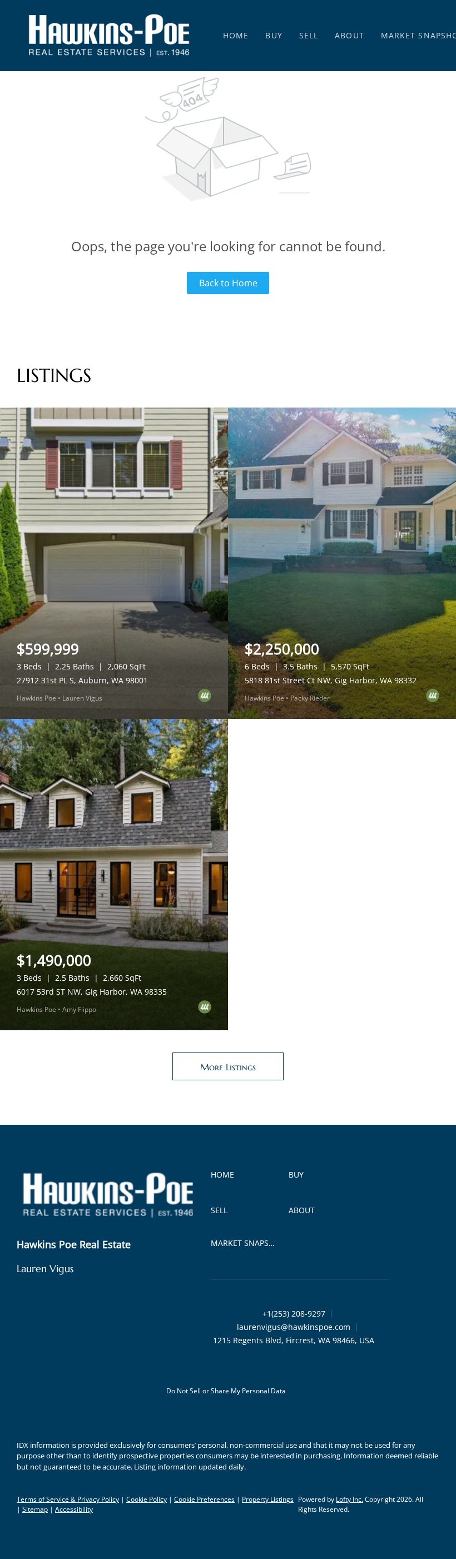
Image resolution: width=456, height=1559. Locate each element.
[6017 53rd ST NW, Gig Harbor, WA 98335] (114, 874)
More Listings (228, 1067)
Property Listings (268, 1499)
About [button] (349, 35)
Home (236, 35)
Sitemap (35, 1509)
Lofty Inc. (349, 1499)
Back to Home (228, 283)
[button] (109, 35)
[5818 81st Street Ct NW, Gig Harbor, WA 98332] (342, 563)
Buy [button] (273, 35)
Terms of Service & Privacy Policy (68, 1499)
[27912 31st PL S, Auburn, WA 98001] (114, 563)
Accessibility (74, 1509)
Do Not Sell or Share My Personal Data (226, 1391)
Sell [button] (308, 35)
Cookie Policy (146, 1499)
